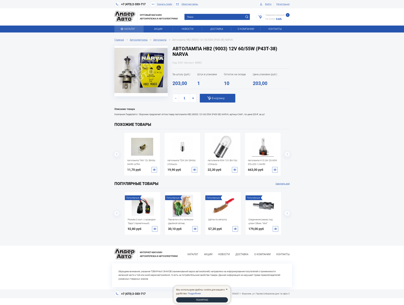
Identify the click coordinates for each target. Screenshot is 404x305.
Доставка (216, 28)
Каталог (129, 28)
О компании (246, 28)
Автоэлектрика (139, 39)
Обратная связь (189, 4)
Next (287, 154)
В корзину (218, 98)
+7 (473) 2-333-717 (133, 4)
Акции (158, 28)
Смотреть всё (283, 183)
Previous (116, 154)
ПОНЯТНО (202, 300)
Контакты (275, 28)
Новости (187, 28)
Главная (119, 39)
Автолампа (159, 39)
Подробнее (194, 293)
